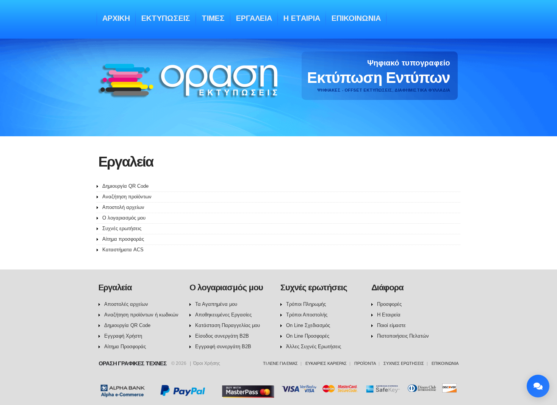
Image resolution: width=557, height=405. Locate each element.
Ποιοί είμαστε (391, 325)
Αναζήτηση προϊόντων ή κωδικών (141, 315)
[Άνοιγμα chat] (538, 386)
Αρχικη (116, 18)
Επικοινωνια (356, 18)
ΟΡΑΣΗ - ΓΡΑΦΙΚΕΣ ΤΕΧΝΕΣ (190, 88)
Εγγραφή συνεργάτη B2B (223, 346)
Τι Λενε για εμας (280, 363)
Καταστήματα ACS (123, 249)
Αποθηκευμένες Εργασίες (223, 315)
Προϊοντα (365, 363)
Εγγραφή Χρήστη (123, 336)
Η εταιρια (301, 18)
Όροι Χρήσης (206, 363)
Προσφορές (389, 304)
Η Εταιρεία (389, 315)
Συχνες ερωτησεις (403, 363)
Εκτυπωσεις (165, 18)
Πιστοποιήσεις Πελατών (403, 336)
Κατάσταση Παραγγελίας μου (227, 325)
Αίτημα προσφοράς (123, 239)
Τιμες (213, 18)
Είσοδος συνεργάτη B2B (222, 336)
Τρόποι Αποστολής (306, 315)
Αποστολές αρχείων (126, 304)
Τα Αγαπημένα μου (216, 304)
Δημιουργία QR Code (125, 186)
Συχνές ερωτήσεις (121, 228)
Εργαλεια (254, 18)
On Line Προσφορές (307, 336)
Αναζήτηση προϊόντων (127, 196)
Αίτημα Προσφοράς (125, 346)
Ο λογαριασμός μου (124, 218)
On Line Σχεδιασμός (308, 325)
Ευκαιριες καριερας (326, 363)
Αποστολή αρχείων (123, 207)
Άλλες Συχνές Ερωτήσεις (313, 346)
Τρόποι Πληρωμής (306, 304)
